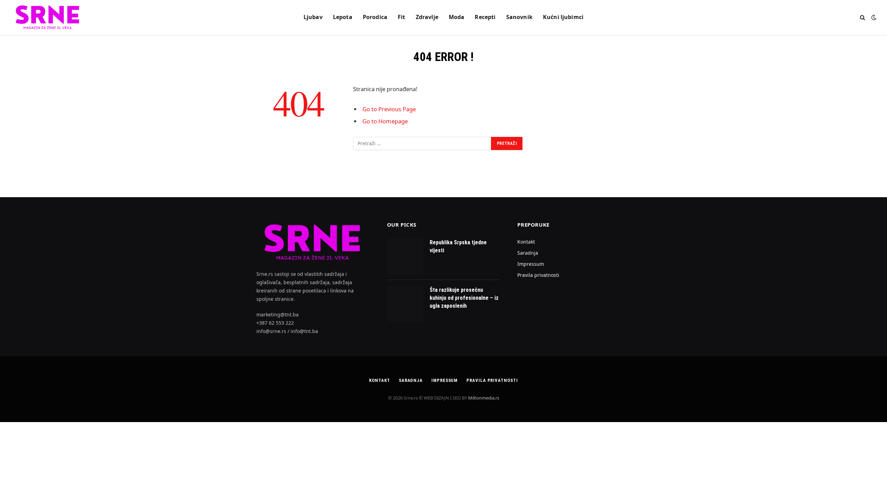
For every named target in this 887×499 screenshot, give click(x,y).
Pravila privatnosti (538, 275)
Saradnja (527, 253)
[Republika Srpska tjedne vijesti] (405, 256)
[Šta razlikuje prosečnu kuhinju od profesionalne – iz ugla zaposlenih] (405, 304)
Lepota (342, 17)
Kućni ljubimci (563, 17)
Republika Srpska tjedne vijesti (458, 246)
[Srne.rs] (48, 17)
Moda (457, 17)
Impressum (530, 264)
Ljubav (313, 17)
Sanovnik (519, 17)
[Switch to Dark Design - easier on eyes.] (873, 17)
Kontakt (526, 241)
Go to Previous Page (389, 109)
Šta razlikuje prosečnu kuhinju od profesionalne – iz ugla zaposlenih (464, 298)
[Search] (863, 17)
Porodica (375, 17)
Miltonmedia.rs (483, 398)
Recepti (485, 17)
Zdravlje (427, 17)
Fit (401, 17)
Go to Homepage (385, 121)
